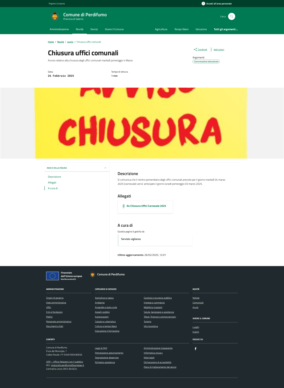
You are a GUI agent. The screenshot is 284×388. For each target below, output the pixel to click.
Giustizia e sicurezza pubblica (158, 298)
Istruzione (201, 29)
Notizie (196, 298)
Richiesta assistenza (105, 362)
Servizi (94, 29)
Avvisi (195, 307)
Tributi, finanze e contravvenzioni (160, 317)
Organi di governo (54, 298)
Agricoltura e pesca (104, 298)
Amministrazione (59, 29)
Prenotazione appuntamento (109, 353)
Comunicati (198, 302)
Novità (79, 29)
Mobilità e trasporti (153, 307)
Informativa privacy (153, 353)
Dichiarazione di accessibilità (157, 362)
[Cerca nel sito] (231, 16)
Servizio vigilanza (131, 239)
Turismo (147, 321)
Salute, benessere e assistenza (159, 312)
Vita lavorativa (151, 326)
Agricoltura (161, 29)
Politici (49, 317)
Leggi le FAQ (101, 348)
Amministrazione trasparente (158, 348)
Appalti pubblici (102, 312)
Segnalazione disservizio (107, 357)
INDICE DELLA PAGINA (57, 167)
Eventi (196, 332)
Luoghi (196, 327)
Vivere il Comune (114, 29)
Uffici (48, 307)
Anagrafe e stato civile (106, 307)
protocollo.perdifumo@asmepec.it (67, 365)
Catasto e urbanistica (105, 321)
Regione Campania (57, 3)
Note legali (149, 357)
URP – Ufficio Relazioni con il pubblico (64, 361)
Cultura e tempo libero (106, 326)
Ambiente (100, 302)
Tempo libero (181, 29)
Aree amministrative (56, 302)
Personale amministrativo (58, 321)
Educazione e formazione (107, 331)
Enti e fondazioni (54, 312)
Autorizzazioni (102, 317)
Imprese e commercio (154, 302)
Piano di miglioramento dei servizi (160, 367)
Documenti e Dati (54, 326)
